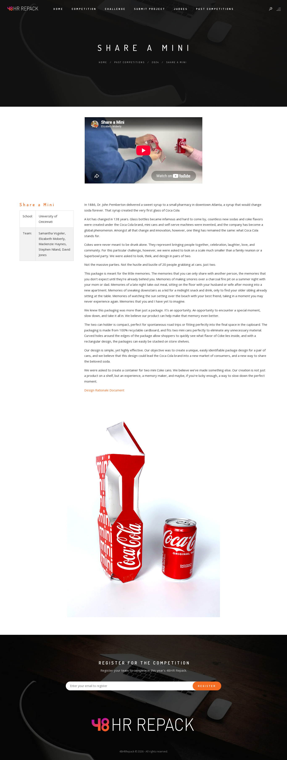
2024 (155, 62)
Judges (181, 9)
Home (58, 9)
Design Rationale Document (104, 390)
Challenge (115, 9)
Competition (84, 9)
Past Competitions (215, 9)
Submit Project (149, 9)
